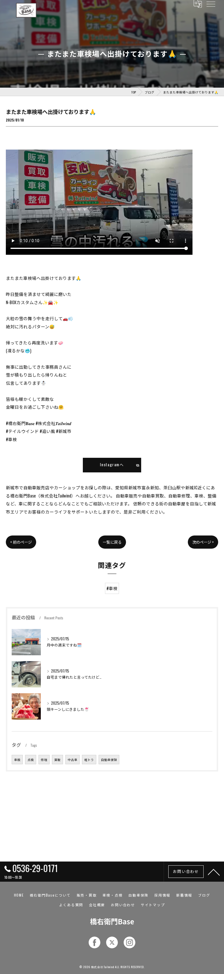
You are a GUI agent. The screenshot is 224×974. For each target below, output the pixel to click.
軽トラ (89, 759)
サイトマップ (153, 904)
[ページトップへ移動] (214, 872)
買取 (57, 759)
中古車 (72, 759)
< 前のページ (21, 542)
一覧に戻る (112, 542)
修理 (44, 759)
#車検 (112, 588)
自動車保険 (109, 759)
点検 (30, 759)
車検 (17, 759)
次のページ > (203, 542)
